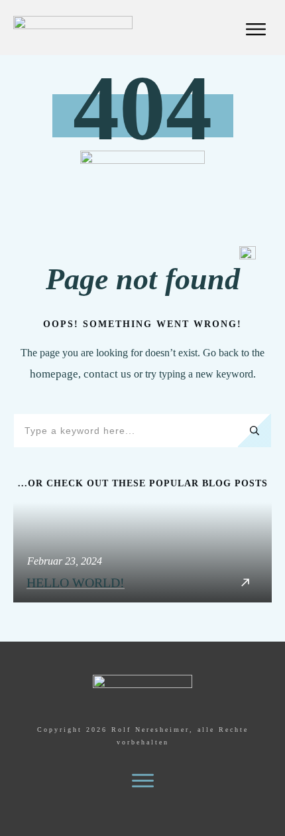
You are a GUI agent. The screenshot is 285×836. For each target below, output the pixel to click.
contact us (107, 374)
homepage (54, 374)
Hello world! (142, 552)
